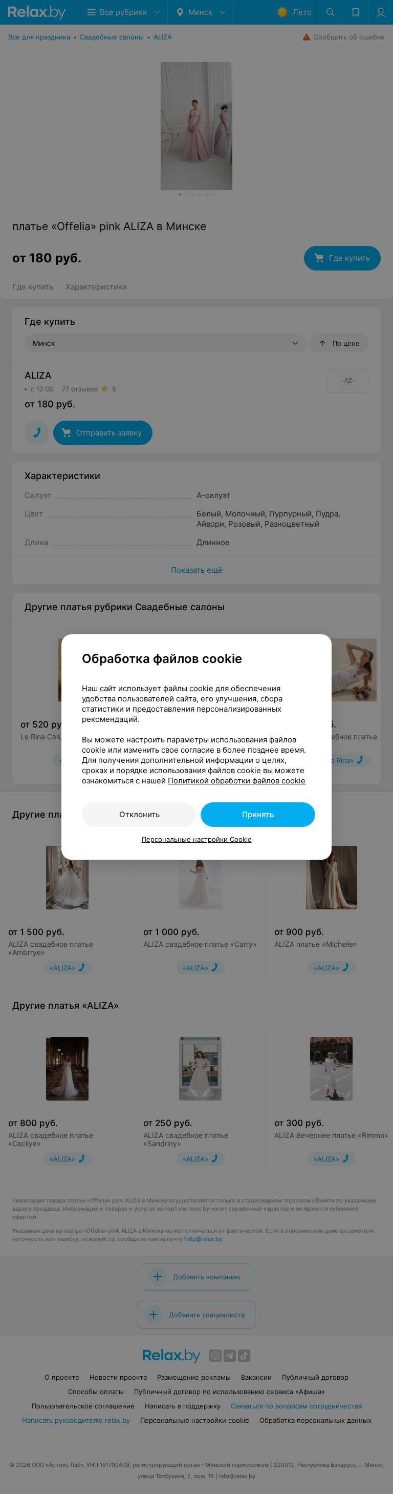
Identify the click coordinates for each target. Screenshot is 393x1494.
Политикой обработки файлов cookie (236, 780)
